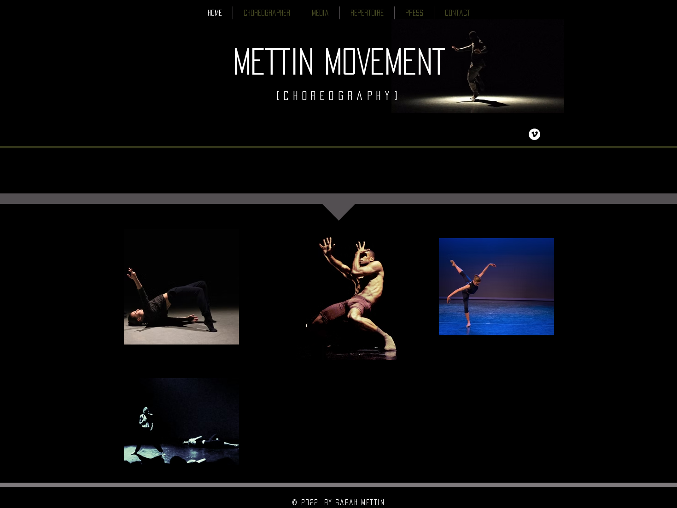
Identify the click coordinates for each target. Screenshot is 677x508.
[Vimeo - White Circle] (534, 134)
